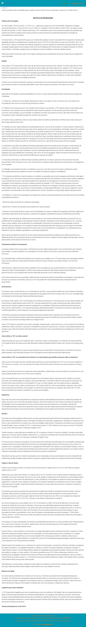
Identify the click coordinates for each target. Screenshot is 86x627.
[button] (65, 3)
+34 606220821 (66, 618)
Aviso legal (19, 621)
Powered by (43, 624)
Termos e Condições (31, 621)
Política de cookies (63, 621)
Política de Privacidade (48, 621)
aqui (9, 148)
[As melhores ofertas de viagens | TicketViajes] (8, 3)
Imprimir (5, 8)
